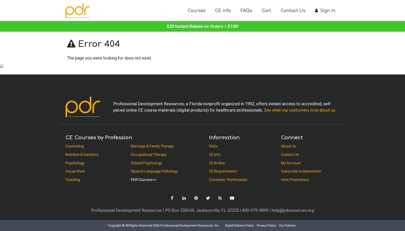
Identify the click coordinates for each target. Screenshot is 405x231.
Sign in (327, 10)
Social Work (75, 171)
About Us (288, 146)
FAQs (246, 10)
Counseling (74, 146)
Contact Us (293, 10)
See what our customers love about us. (300, 110)
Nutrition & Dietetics (82, 155)
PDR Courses (142, 180)
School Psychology (146, 163)
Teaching (72, 180)
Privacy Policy (266, 225)
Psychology (74, 163)
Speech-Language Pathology (154, 171)
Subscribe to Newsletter (301, 171)
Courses (196, 10)
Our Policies (287, 225)
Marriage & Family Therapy (152, 146)
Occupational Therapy (148, 155)
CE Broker (217, 163)
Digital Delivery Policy (239, 225)
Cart (266, 10)
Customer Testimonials (228, 180)
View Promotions (295, 180)
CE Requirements (223, 171)
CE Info (223, 10)
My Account (291, 163)
